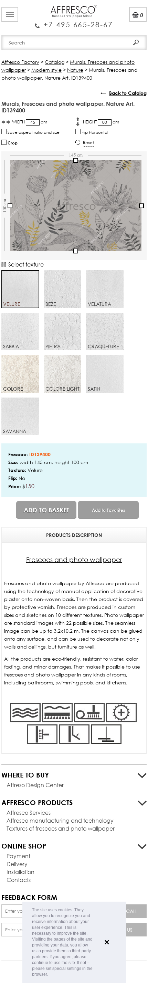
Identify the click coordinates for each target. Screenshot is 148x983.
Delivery (17, 863)
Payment (18, 856)
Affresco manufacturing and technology (60, 820)
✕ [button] (107, 942)
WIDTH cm (29, 122)
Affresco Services (29, 812)
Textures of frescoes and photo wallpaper (61, 828)
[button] (50, 975)
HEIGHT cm (101, 122)
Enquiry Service (74, 21)
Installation (20, 871)
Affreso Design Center (35, 785)
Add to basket (46, 510)
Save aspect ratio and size (33, 132)
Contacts (19, 879)
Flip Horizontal (94, 132)
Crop (12, 143)
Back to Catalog (128, 93)
